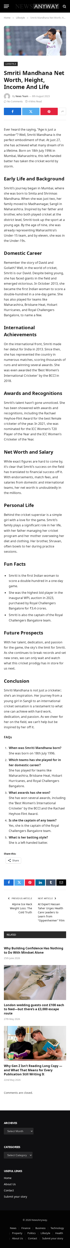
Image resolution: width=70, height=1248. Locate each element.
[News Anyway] (37, 6)
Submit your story (15, 1196)
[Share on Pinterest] (49, 111)
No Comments (15, 101)
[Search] (64, 6)
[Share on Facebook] (12, 111)
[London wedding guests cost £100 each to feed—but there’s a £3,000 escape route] (35, 982)
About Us (10, 1184)
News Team (22, 96)
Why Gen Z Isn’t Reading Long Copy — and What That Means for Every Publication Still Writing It (33, 1070)
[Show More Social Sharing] (62, 111)
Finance (25, 1228)
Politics (31, 1233)
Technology (57, 1228)
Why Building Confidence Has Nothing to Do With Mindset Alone (33, 950)
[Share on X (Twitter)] (30, 111)
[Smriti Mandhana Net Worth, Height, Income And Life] (35, 41)
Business (40, 1228)
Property (17, 1233)
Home (7, 1178)
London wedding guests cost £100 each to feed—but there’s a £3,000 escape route (34, 1009)
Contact (9, 1190)
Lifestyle (10, 63)
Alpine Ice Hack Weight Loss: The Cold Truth (21, 908)
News (13, 1228)
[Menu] (6, 6)
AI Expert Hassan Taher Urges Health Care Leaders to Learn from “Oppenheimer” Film (51, 912)
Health (59, 1233)
